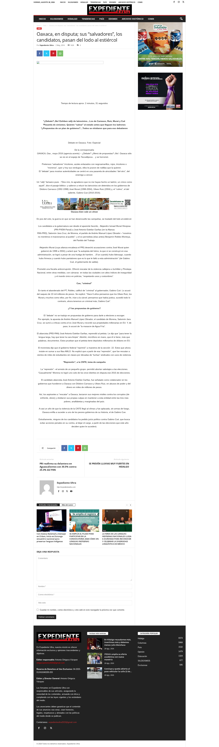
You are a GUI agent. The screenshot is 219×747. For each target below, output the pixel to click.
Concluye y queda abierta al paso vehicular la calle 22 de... (118, 670)
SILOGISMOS (73, 2)
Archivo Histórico (126, 2)
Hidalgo (84, 2)
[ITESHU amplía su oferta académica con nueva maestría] (94, 658)
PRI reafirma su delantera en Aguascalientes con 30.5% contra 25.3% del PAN (58, 466)
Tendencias (95, 2)
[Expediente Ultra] (110, 9)
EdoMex (112, 2)
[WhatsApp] (60, 53)
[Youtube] (71, 491)
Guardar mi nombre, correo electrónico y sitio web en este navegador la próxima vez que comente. (82, 610)
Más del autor (67, 505)
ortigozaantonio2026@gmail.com (50, 663)
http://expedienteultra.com (66, 487)
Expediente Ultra (47, 45)
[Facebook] (174, 2)
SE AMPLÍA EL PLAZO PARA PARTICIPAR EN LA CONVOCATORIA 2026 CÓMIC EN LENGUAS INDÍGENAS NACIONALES (84, 538)
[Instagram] (179, 2)
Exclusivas (142, 665)
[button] (181, 19)
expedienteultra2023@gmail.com (63, 722)
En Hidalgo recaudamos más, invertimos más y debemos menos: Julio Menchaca (117, 642)
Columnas (142, 643)
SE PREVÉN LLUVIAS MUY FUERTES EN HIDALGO (109, 465)
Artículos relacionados (48, 505)
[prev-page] (126, 505)
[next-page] (130, 505)
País (105, 2)
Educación (142, 656)
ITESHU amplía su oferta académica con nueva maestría (115, 657)
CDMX (140, 2)
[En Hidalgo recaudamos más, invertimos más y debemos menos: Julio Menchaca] (94, 643)
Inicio (63, 2)
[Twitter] (183, 2)
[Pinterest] (53, 53)
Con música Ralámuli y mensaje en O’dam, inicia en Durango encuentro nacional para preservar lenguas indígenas (51, 537)
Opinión (141, 652)
